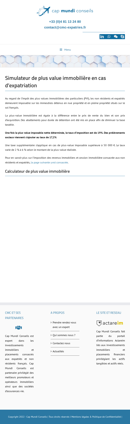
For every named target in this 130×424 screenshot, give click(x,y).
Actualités (58, 351)
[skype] (122, 36)
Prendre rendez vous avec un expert (64, 325)
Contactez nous (61, 343)
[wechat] (115, 36)
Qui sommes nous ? (64, 335)
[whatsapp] (108, 36)
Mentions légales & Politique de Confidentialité (96, 416)
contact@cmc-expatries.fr (65, 27)
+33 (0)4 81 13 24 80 (65, 21)
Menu (67, 49)
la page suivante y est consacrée (49, 162)
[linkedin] (102, 36)
